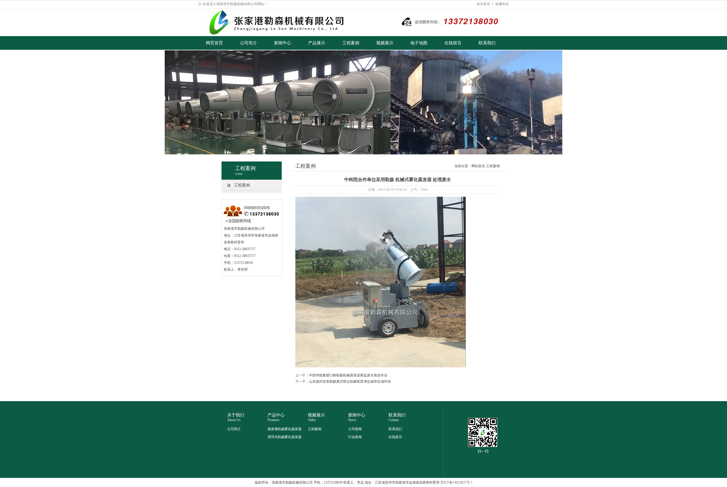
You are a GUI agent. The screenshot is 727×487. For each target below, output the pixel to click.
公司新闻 (355, 429)
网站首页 (478, 166)
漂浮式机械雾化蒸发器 (285, 437)
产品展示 (316, 43)
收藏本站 (502, 4)
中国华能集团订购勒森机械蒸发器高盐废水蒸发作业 (348, 375)
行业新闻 (355, 437)
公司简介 (248, 43)
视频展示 (384, 43)
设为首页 (483, 4)
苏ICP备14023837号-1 (456, 482)
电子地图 (418, 43)
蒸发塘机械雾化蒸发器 (285, 429)
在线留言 (452, 43)
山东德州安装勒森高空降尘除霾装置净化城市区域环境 (350, 382)
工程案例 (350, 43)
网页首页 (214, 43)
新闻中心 (282, 43)
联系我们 (487, 43)
